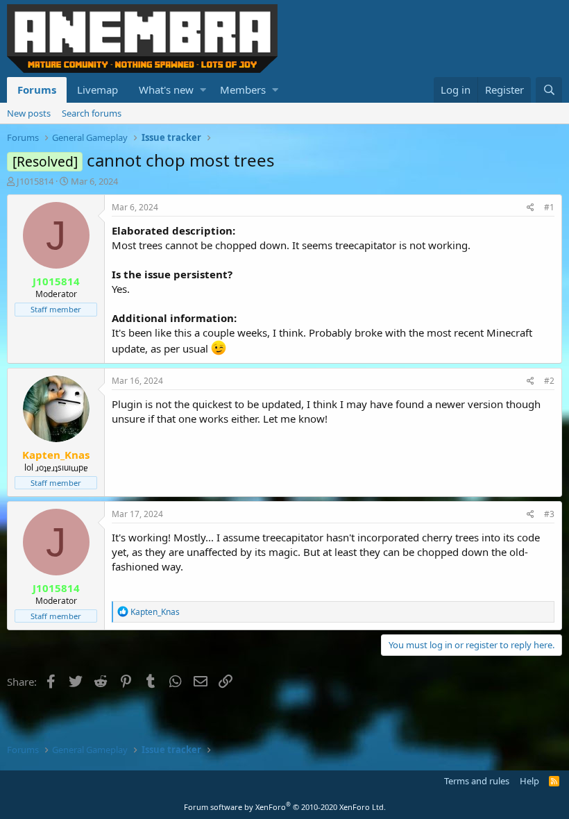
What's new (166, 89)
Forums (36, 89)
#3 (549, 514)
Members (243, 89)
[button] (203, 90)
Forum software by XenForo (285, 807)
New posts (29, 113)
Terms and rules (476, 781)
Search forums (91, 113)
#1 (549, 207)
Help (529, 781)
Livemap (97, 89)
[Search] (549, 90)
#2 (549, 381)
